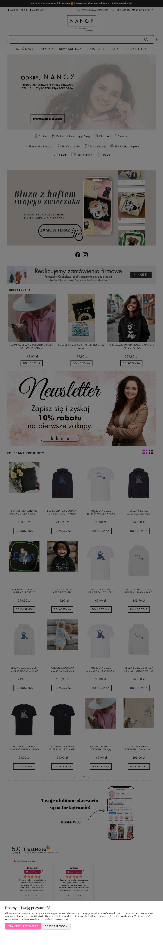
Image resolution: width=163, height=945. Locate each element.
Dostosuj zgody (56, 926)
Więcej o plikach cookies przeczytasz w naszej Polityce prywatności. (36, 919)
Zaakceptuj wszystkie (23, 926)
